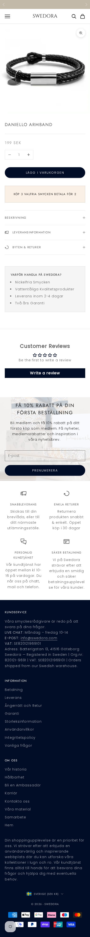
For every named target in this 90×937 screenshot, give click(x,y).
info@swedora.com (39, 638)
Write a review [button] (45, 373)
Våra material (18, 809)
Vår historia (16, 769)
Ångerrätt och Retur (23, 705)
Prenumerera (45, 470)
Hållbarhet (14, 777)
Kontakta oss (17, 801)
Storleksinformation (23, 721)
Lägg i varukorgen (45, 172)
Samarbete (15, 817)
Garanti (12, 713)
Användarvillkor (19, 729)
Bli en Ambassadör (23, 785)
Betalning (14, 689)
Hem (9, 825)
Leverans (13, 697)
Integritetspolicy (20, 737)
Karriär (11, 793)
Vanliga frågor (18, 745)
